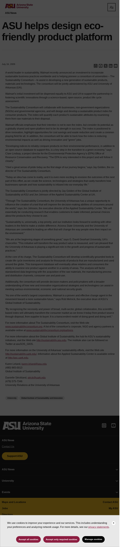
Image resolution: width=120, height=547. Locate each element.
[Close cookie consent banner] (113, 523)
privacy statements (98, 527)
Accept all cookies (28, 539)
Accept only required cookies (61, 539)
